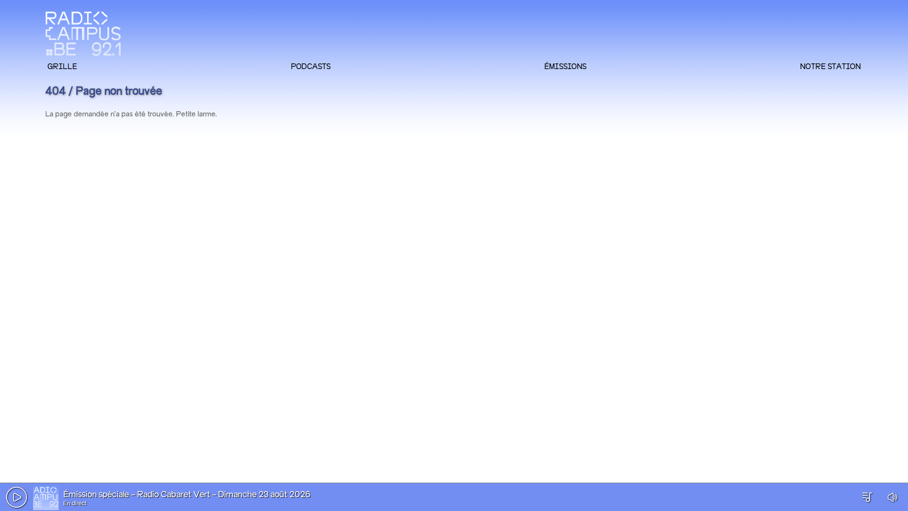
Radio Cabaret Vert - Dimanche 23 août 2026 (224, 495)
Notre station (830, 66)
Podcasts (311, 66)
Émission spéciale (96, 495)
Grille (62, 66)
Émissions (565, 66)
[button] (16, 497)
